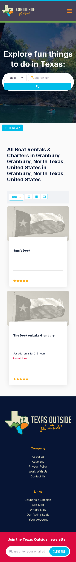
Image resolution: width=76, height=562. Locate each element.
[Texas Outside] (18, 11)
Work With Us (38, 471)
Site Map (38, 505)
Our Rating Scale (38, 514)
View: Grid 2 (28, 196)
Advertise (38, 461)
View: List (44, 196)
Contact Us (38, 476)
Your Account (38, 519)
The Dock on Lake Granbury (34, 335)
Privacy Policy (38, 466)
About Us (38, 456)
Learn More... (20, 358)
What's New (38, 509)
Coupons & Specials (38, 500)
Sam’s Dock (21, 250)
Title (15, 197)
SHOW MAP (14, 128)
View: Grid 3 (36, 196)
